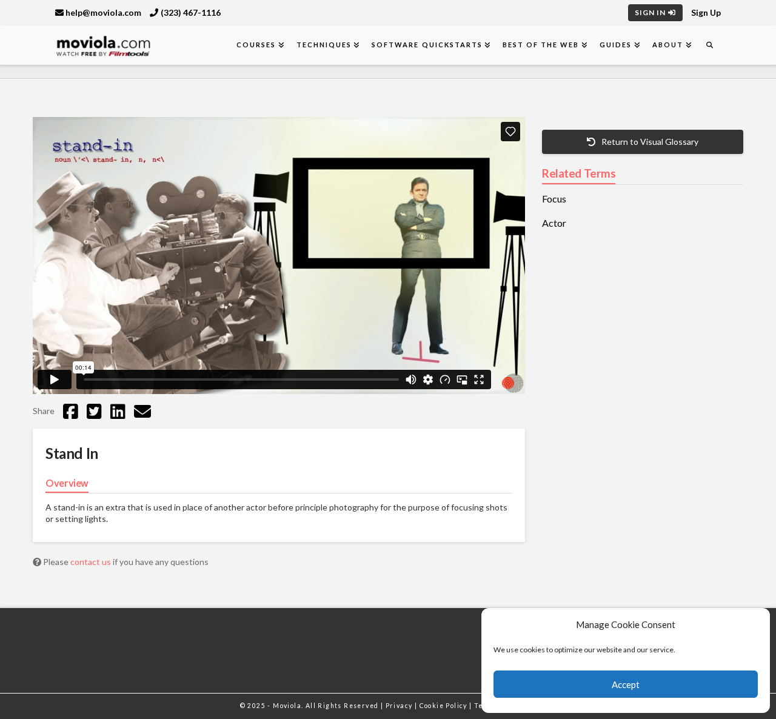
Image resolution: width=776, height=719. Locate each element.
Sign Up (706, 12)
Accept (626, 684)
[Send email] (142, 411)
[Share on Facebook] (70, 411)
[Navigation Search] (709, 45)
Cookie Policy (445, 705)
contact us (91, 562)
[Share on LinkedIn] (117, 411)
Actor (554, 223)
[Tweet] (94, 411)
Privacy (400, 705)
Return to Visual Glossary (649, 141)
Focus (554, 198)
